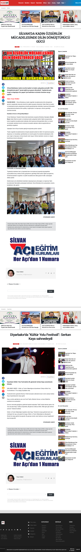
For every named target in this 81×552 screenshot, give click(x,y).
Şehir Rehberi (59, 539)
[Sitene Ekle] (21, 529)
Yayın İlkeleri (4, 537)
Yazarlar (32, 528)
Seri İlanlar (58, 537)
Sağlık (58, 3)
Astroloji (72, 532)
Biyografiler (72, 529)
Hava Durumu (59, 525)
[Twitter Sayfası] (4, 529)
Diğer (63, 3)
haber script (3, 550)
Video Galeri (33, 525)
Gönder (50, 291)
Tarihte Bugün (59, 534)
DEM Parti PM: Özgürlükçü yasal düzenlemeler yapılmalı (71, 89)
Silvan (45, 3)
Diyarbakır (39, 3)
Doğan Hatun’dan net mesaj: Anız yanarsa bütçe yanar (70, 76)
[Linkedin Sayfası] (12, 529)
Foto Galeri (33, 522)
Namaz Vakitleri (59, 529)
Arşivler (32, 531)
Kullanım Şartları (18, 535)
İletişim (32, 537)
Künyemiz (32, 534)
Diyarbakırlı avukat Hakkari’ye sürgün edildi (70, 69)
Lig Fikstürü (58, 532)
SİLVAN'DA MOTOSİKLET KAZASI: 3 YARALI (71, 96)
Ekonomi (21, 3)
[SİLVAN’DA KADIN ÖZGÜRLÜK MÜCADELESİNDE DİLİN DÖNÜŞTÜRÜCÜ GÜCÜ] (28, 65)
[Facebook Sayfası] (1, 529)
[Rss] (15, 529)
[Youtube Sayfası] (10, 529)
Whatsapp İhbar (18, 537)
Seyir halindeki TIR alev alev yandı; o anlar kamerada (71, 114)
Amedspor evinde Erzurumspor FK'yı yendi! (69, 127)
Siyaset (33, 3)
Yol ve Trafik (59, 527)
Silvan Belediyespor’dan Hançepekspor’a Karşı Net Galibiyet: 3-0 (71, 147)
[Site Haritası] (18, 529)
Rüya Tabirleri (73, 530)
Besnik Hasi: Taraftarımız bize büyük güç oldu (71, 121)
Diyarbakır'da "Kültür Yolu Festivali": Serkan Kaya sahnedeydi (70, 102)
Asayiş (54, 3)
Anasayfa (3, 8)
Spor (49, 3)
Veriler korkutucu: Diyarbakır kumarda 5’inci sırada (70, 83)
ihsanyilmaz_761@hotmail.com (24, 274)
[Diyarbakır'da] (28, 360)
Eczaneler (58, 530)
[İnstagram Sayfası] (7, 529)
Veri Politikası (4, 538)
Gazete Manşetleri (60, 541)
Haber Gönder (17, 538)
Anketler (72, 527)
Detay (72, 548)
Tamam (72, 550)
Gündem (27, 3)
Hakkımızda (3, 535)
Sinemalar (58, 536)
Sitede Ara (72, 525)
